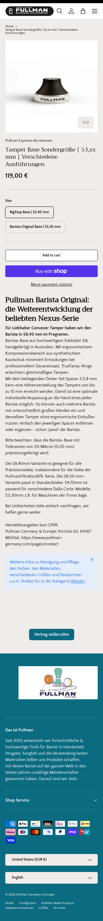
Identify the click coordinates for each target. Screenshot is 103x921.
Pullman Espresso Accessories (28, 141)
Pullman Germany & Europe (35, 894)
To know (59, 908)
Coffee (43, 908)
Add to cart (51, 255)
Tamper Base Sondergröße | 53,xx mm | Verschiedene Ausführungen (41, 31)
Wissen (78, 581)
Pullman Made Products (57, 903)
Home (9, 26)
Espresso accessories (19, 908)
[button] (83, 11)
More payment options (51, 284)
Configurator (27, 903)
